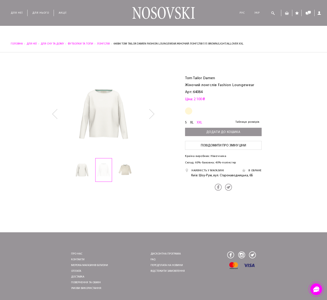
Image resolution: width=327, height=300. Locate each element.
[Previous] (55, 114)
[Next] (152, 114)
